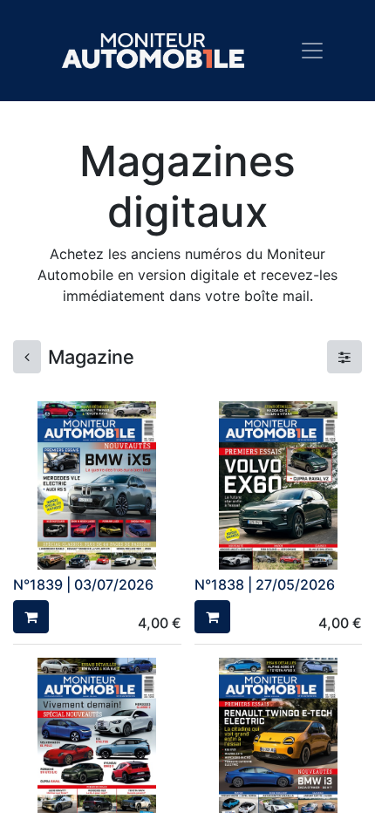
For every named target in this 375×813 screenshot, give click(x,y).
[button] (31, 616)
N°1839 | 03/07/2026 (83, 584)
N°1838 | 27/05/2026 (264, 584)
